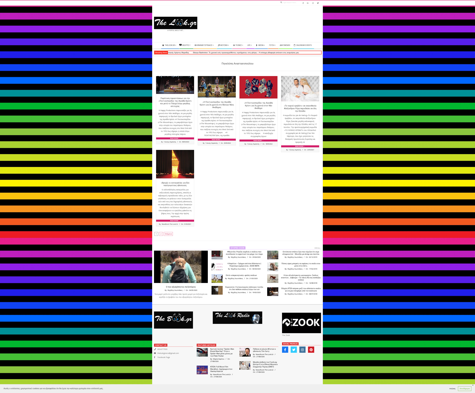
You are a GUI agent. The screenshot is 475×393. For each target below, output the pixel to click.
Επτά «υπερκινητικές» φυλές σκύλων (241, 275)
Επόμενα (168, 234)
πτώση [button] (452, 389)
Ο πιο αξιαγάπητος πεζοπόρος (181, 287)
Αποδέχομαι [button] (465, 389)
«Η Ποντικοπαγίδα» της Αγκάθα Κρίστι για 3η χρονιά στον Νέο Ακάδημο (258, 105)
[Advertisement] (279, 24)
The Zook (286, 335)
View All (317, 248)
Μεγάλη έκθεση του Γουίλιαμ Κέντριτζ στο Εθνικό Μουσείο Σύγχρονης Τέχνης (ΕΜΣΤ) (265, 364)
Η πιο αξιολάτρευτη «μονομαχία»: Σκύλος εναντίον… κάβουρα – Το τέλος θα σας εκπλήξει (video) (301, 277)
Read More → (175, 138)
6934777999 (162, 349)
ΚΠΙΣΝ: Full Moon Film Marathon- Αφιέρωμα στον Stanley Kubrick (221, 369)
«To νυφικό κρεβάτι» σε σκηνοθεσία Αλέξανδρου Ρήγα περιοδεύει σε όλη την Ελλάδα (300, 108)
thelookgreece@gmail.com (168, 353)
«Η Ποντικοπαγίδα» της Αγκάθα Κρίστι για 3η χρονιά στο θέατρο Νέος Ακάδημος (217, 105)
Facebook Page (163, 357)
